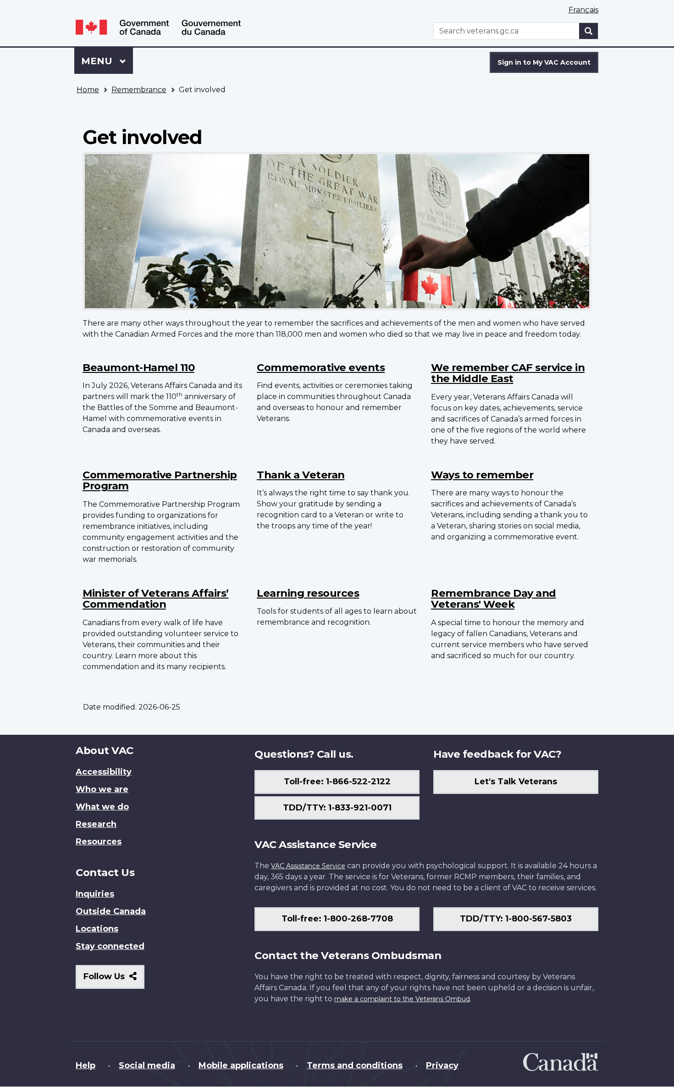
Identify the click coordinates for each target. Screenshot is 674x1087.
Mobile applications (241, 1065)
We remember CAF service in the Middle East (508, 373)
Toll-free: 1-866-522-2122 (337, 781)
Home (88, 89)
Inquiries (95, 894)
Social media (147, 1065)
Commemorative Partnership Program (160, 480)
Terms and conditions (355, 1065)
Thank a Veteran (301, 474)
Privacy (442, 1065)
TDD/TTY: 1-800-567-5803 (516, 919)
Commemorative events (321, 367)
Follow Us (113, 980)
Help (85, 1065)
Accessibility (104, 772)
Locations (97, 929)
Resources (99, 842)
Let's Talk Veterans (516, 781)
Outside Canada (111, 911)
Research (96, 824)
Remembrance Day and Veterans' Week (493, 599)
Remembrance (138, 89)
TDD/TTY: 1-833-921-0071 (337, 808)
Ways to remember (482, 474)
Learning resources (308, 593)
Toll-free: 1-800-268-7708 (337, 919)
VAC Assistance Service (308, 866)
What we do (102, 807)
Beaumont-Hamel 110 (138, 367)
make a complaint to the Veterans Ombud (402, 999)
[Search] (588, 30)
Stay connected (110, 946)
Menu (98, 61)
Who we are (102, 789)
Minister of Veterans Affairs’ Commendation (156, 599)
